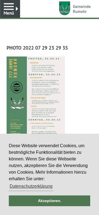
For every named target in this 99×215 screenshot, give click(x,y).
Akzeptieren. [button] (49, 200)
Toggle (10, 9)
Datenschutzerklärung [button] (31, 186)
